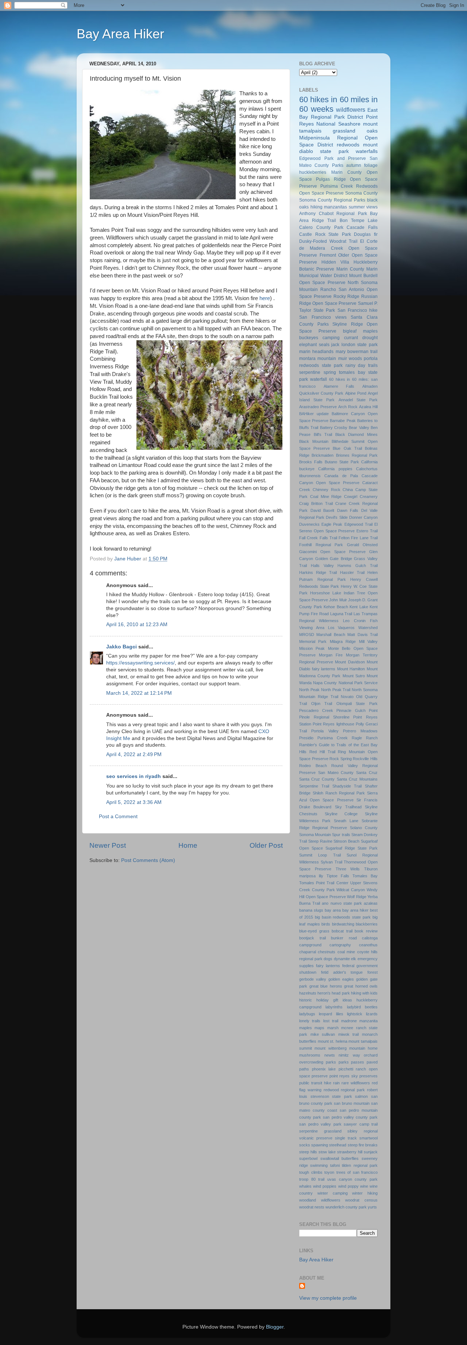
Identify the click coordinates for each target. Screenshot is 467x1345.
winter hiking (365, 1193)
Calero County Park (321, 227)
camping (331, 337)
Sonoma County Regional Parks (332, 200)
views (372, 207)
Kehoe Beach (336, 607)
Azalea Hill (368, 407)
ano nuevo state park (342, 903)
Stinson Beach (346, 841)
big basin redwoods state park (343, 917)
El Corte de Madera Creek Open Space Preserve (338, 248)
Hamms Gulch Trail (357, 565)
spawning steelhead (328, 1145)
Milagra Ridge (343, 641)
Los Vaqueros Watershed (353, 627)
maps (319, 1028)
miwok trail (348, 1034)
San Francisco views (323, 317)
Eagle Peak (331, 524)
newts (329, 1055)
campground (310, 945)
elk (353, 959)
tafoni (335, 1165)
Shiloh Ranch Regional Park (339, 793)
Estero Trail (367, 531)
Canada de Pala (341, 476)
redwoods (348, 144)
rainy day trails (362, 365)
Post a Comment (118, 816)
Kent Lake (359, 607)
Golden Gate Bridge (333, 558)
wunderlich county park (346, 1207)
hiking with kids (364, 993)
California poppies (335, 469)
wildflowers (350, 109)
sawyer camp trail (361, 1124)
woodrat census (361, 1200)
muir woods (350, 358)
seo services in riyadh (133, 776)
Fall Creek (308, 538)
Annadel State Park (358, 400)
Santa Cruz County (317, 779)
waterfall (318, 379)
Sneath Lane (346, 821)
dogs (328, 959)
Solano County (364, 827)
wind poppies (324, 1186)
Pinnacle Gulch (351, 710)
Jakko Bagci (121, 646)
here (264, 298)
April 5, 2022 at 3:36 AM (134, 802)
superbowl (308, 1158)
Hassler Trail (352, 572)
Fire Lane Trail (364, 538)
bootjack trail (312, 938)
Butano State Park (342, 462)
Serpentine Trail (314, 786)
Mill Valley (368, 641)
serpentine (309, 372)
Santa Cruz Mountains (357, 779)
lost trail (330, 1021)
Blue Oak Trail (347, 448)
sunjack (371, 1152)
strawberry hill (349, 1152)
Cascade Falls (362, 227)
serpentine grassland (320, 1131)
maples (305, 1028)
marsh (333, 1028)
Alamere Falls (339, 386)
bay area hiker (355, 910)
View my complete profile (328, 1298)
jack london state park (354, 344)
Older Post (266, 845)
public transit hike (315, 1083)
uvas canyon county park (352, 1179)
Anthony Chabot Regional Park (333, 213)
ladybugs (307, 1014)
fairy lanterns (328, 965)
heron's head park (333, 993)
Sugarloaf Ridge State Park (351, 848)
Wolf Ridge (356, 896)
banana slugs (311, 910)
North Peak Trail (336, 689)
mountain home (363, 1048)
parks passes (351, 1062)
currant (351, 337)
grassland (344, 131)
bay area (333, 910)
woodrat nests (311, 1207)
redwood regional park (344, 1090)
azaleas (371, 903)
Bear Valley (359, 427)
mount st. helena (332, 1041)
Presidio (306, 738)
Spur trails (341, 834)
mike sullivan (322, 1034)
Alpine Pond (355, 393)
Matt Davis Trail (362, 634)
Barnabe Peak (342, 420)
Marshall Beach (330, 634)
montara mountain (317, 358)
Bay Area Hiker (120, 33)
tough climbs (311, 1172)
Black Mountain (313, 441)
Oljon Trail (321, 703)
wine (364, 1186)
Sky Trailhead (348, 807)
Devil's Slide (336, 517)
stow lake (327, 1152)
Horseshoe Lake (325, 593)
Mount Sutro (354, 676)
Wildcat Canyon (350, 890)
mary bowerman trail (357, 351)
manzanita (368, 1021)
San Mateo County (336, 772)
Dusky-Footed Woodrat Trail (328, 241)
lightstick (354, 1014)
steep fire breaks (363, 1145)
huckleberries (312, 172)
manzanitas (335, 207)
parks (331, 1062)
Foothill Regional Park (321, 545)
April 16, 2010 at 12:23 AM (136, 624)
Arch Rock (348, 407)
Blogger (274, 1327)
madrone (349, 1021)
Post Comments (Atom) (148, 860)
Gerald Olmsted (362, 545)
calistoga (370, 938)
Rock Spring (340, 758)
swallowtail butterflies (339, 1158)
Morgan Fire (331, 655)
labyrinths (334, 1007)
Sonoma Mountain (315, 834)
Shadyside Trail (347, 786)
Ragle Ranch (365, 738)
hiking (316, 207)
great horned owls (361, 986)
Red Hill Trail (322, 752)
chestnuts (326, 952)
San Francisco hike (357, 310)
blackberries (367, 924)
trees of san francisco (357, 1172)
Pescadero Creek (316, 710)
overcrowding (311, 1062)
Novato (347, 696)
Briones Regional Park (357, 455)
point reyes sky (343, 1076)
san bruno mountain (352, 1103)
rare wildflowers (355, 1083)
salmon (361, 1096)
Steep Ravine (320, 841)
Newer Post (107, 845)
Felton (344, 538)
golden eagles (341, 979)
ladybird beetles (362, 1007)
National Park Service (358, 683)
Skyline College (341, 814)
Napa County (325, 683)
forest (372, 972)
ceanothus (368, 945)
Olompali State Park (357, 703)
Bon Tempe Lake (359, 220)
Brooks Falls (311, 462)
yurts (372, 1207)
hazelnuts (307, 993)
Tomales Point (312, 883)
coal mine (346, 952)
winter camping (332, 1193)
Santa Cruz (367, 772)
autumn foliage (362, 165)
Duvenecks (309, 524)
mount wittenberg (330, 1048)
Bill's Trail (323, 434)
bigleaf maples (360, 331)
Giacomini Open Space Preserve (332, 551)
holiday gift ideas (334, 1000)
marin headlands (316, 351)
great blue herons (325, 986)
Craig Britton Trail (316, 503)
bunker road (344, 938)
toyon (329, 1172)
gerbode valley (312, 979)
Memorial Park (313, 641)
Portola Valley (324, 731)
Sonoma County (361, 193)
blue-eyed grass (314, 931)
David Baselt (322, 510)
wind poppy (348, 1186)
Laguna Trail (341, 614)
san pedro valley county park (350, 1117)
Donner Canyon (363, 517)
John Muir (338, 600)
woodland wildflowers (319, 1200)
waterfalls (367, 151)
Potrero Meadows (360, 731)
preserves (368, 1076)
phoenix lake (324, 1069)
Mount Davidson (350, 662)
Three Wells (348, 869)
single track (346, 1138)
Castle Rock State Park (325, 234)
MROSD (306, 634)
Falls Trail (328, 538)
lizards (372, 1014)
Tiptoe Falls (338, 876)
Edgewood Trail (358, 524)
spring (330, 372)
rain (336, 1083)
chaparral (307, 952)
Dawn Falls (348, 510)
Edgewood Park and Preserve (332, 158)
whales (305, 1186)
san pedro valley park (320, 1124)
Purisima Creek (332, 738)
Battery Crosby (333, 427)
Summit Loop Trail (320, 855)
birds (325, 924)
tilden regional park (360, 1165)
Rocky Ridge (346, 296)
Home (187, 845)
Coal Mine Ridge (326, 496)
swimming (319, 1165)
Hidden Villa (335, 262)
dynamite (342, 959)
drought (370, 337)
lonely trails (309, 1021)
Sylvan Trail (331, 862)
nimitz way (349, 1055)
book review (366, 931)
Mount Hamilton (351, 669)
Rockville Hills (365, 758)
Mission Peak (312, 648)
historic (305, 1000)
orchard (371, 1055)
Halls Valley (322, 565)
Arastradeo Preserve (318, 407)
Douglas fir (366, 234)
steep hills (308, 1152)
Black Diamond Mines (356, 434)
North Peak (309, 689)
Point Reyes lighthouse (333, 724)
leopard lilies (331, 1014)
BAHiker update (314, 413)
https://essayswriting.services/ (140, 663)
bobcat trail (342, 931)
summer (357, 207)
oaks (372, 131)
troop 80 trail (311, 1179)
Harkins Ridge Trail (318, 572)
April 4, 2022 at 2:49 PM (134, 754)
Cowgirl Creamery (361, 496)
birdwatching (343, 924)
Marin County (350, 269)
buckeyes (308, 337)
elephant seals (314, 344)
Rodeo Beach (313, 765)
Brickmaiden (322, 455)
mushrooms (309, 1055)
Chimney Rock (326, 489)
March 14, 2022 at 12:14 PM (139, 693)
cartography (340, 945)
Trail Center (337, 883)
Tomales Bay (365, 876)
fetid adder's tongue (342, 972)
